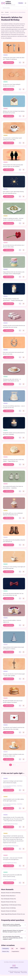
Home (2, 12)
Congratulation (15, 951)
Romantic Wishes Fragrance (10, 879)
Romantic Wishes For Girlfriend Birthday (11, 892)
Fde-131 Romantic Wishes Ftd (8, 898)
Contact (11, 972)
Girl (17, 948)
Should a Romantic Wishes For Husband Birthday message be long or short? (13, 931)
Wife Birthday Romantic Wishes (11, 823)
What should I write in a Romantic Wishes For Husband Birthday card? (12, 925)
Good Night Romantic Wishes (11, 862)
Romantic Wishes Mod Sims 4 (8, 895)
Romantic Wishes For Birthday (8, 908)
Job (12, 948)
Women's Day (5, 951)
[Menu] (25, 3)
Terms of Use (24, 972)
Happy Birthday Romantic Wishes (11, 845)
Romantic (7, 12)
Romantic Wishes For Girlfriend (8, 911)
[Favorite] (23, 62)
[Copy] (19, 62)
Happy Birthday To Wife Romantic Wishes (11, 905)
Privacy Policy (17, 972)
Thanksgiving (5, 948)
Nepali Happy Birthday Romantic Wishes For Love (13, 914)
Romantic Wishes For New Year (8, 902)
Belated (22, 948)
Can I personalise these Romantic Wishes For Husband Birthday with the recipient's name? (13, 938)
